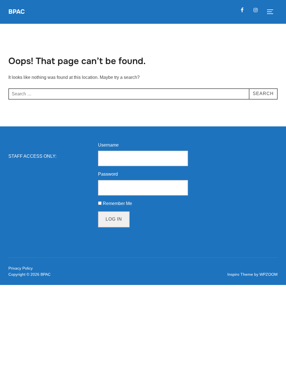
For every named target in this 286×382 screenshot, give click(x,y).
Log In (114, 219)
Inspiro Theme (240, 274)
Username (108, 145)
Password (108, 174)
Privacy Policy (20, 268)
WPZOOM (268, 274)
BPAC (16, 12)
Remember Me (117, 203)
